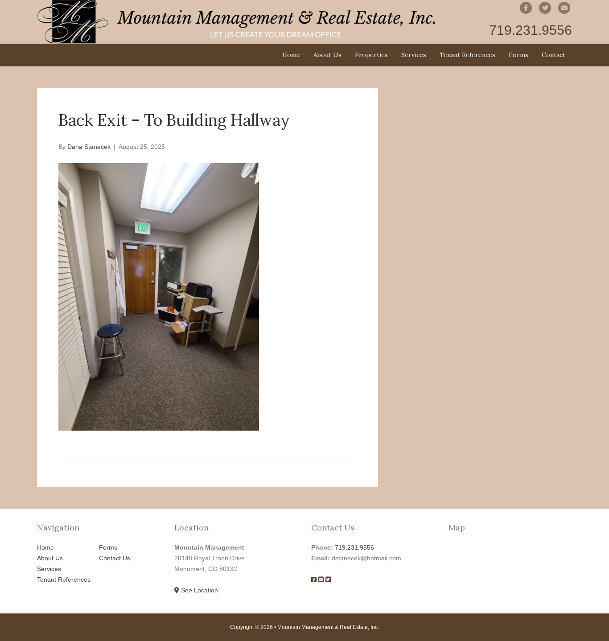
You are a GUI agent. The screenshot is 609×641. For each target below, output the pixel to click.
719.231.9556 (354, 547)
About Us (327, 55)
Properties (371, 55)
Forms (518, 55)
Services (413, 55)
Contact (553, 55)
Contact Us (114, 558)
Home (291, 55)
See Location (198, 590)
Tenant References (467, 55)
